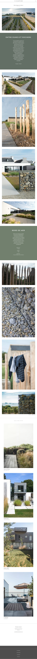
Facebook (18, 654)
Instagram (18, 652)
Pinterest (18, 650)
